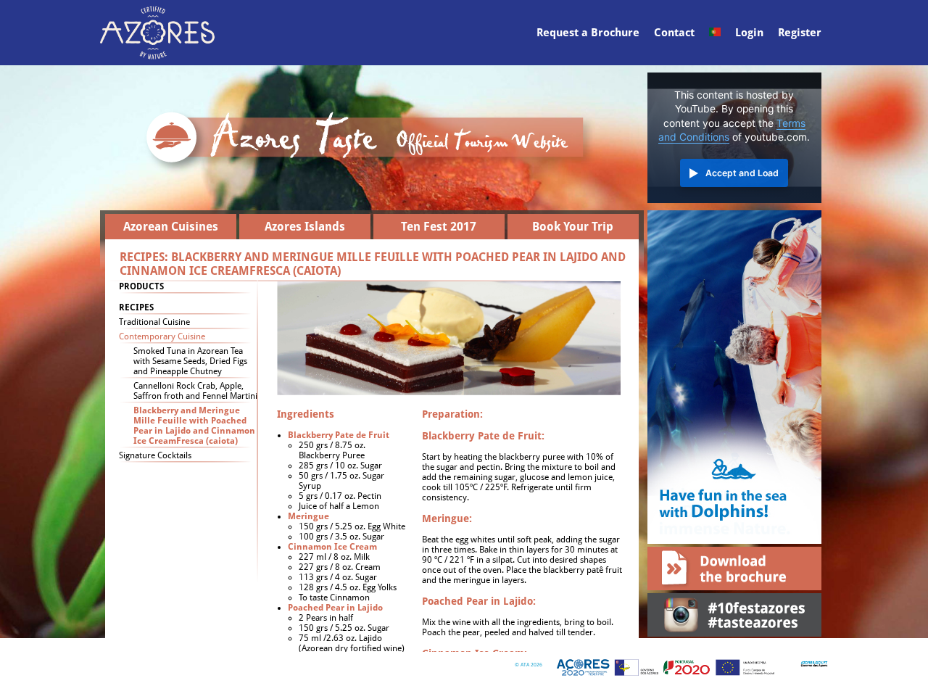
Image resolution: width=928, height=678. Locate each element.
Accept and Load (742, 173)
